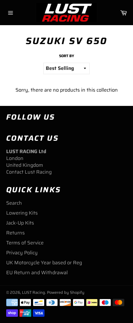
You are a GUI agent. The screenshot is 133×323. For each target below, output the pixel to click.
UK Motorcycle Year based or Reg (44, 262)
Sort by (66, 56)
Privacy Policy (22, 253)
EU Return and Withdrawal (37, 272)
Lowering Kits (22, 213)
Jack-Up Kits (20, 223)
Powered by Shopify (65, 292)
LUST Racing (33, 292)
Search (14, 203)
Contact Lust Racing (29, 172)
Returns (15, 233)
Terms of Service (25, 243)
